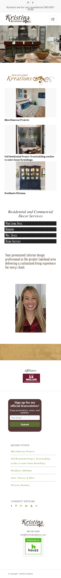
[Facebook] (33, 2)
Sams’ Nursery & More (23, 477)
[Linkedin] (26, 505)
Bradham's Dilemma (15, 193)
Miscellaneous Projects (17, 120)
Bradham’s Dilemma (21, 470)
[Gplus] (21, 505)
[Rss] (36, 505)
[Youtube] (31, 505)
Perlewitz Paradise (20, 485)
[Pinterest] (28, 2)
